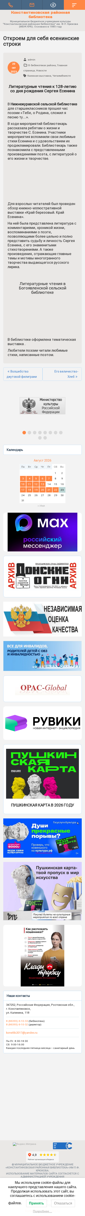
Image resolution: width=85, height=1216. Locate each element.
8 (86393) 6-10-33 (17, 1021)
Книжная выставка (39, 75)
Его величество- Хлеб (66, 374)
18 (29, 489)
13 (42, 484)
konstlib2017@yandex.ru (21, 1032)
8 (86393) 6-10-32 (17, 1024)
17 (22, 489)
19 (35, 489)
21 (49, 489)
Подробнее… (42, 1211)
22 (55, 489)
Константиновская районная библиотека (40, 14)
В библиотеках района (42, 65)
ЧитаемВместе (62, 75)
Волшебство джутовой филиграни (22, 374)
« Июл (41, 505)
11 (29, 484)
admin (31, 59)
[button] (44, 409)
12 (35, 484)
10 (22, 484)
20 (42, 489)
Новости (41, 70)
